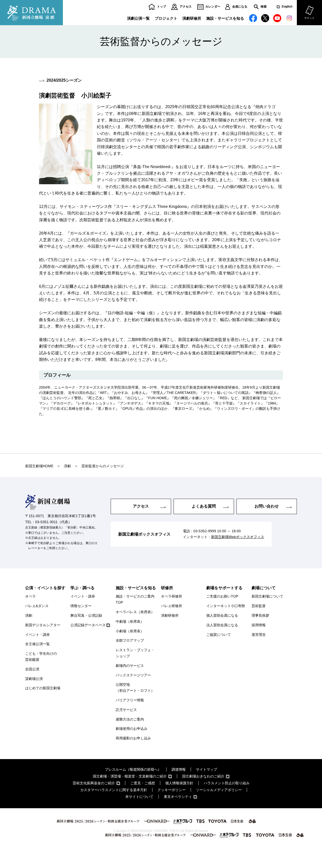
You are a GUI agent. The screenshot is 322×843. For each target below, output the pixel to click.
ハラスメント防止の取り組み (227, 783)
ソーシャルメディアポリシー (219, 790)
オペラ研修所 (171, 596)
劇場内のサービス (130, 666)
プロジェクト (166, 18)
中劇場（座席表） (130, 621)
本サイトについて (139, 797)
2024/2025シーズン (64, 80)
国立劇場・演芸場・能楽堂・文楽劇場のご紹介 (130, 776)
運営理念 (259, 635)
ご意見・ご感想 (142, 783)
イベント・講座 (37, 635)
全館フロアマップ (130, 640)
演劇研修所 (191, 18)
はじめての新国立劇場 (42, 688)
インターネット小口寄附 (225, 606)
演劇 (28, 615)
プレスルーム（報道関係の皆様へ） (133, 769)
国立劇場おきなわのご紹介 (203, 776)
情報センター (81, 606)
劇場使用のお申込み (131, 729)
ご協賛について (218, 635)
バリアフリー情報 (130, 700)
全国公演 (32, 669)
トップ (161, 6)
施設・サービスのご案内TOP (135, 599)
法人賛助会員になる (222, 625)
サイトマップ (206, 769)
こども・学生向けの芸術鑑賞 (41, 656)
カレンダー (212, 6)
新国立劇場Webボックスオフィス (237, 537)
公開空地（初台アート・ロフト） (135, 687)
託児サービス (126, 710)
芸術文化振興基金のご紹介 (94, 783)
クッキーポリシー (171, 790)
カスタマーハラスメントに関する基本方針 (113, 790)
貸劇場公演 (34, 679)
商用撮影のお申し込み (133, 738)
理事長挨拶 (260, 615)
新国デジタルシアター (42, 625)
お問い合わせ (267, 506)
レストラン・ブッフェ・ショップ (135, 653)
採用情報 (259, 625)
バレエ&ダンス (37, 606)
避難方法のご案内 (130, 719)
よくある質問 (204, 506)
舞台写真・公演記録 (86, 615)
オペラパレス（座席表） (135, 612)
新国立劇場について (267, 596)
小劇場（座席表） (130, 631)
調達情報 (179, 769)
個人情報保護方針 (179, 783)
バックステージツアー (133, 675)
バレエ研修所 (171, 606)
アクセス (186, 6)
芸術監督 (259, 606)
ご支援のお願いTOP (222, 596)
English (287, 6)
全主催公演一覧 (37, 644)
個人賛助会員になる (222, 615)
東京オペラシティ (178, 797)
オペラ (30, 596)
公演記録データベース (88, 625)
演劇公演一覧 (138, 18)
